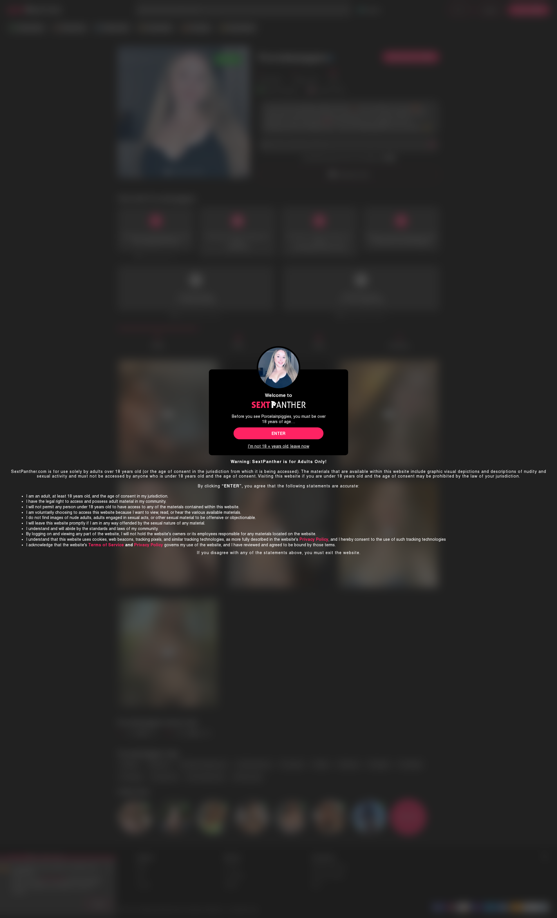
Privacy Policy (148, 545)
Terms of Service (106, 545)
